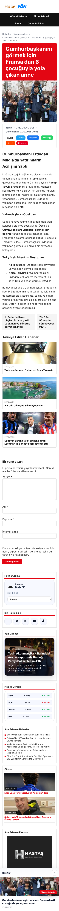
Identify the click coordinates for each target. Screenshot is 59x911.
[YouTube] (34, 621)
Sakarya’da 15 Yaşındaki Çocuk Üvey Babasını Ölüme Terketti (29, 739)
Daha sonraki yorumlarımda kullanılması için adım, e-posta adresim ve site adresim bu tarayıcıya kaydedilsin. (28, 551)
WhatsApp (46, 137)
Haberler (6, 34)
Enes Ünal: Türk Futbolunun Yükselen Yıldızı (28, 734)
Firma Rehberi (41, 16)
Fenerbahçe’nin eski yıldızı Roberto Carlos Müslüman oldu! (27, 751)
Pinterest (22, 143)
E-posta (8, 519)
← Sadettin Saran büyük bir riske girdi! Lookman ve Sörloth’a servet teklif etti (17, 322)
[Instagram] (25, 621)
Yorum (7, 476)
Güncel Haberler (19, 16)
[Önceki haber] (42, 643)
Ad (5, 506)
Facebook (33, 137)
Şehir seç (13, 593)
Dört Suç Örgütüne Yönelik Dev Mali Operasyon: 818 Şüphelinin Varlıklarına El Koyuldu (30, 757)
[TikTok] (43, 621)
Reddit (10, 143)
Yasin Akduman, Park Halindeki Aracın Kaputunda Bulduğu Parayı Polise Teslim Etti (28, 745)
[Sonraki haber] (49, 643)
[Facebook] (8, 621)
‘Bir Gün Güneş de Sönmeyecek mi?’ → (46, 322)
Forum (18, 23)
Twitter (20, 137)
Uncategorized (21, 34)
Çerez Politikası (36, 23)
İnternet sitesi (10, 531)
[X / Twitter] (16, 621)
